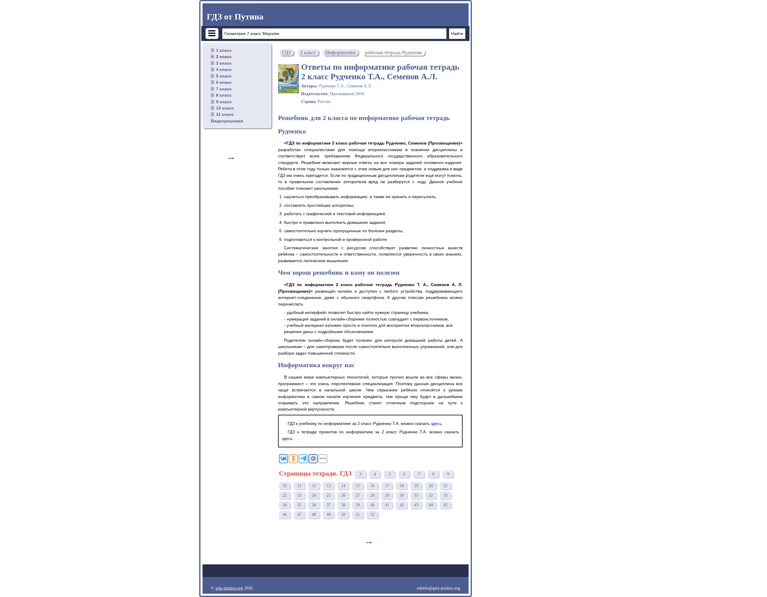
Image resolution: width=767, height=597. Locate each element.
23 (299, 495)
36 (314, 505)
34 (285, 505)
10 (285, 486)
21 (445, 486)
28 (372, 495)
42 (402, 505)
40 (372, 505)
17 (387, 486)
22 (285, 495)
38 (343, 505)
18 (402, 486)
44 (431, 505)
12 (314, 486)
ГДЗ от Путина (235, 16)
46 (285, 514)
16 (372, 486)
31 (416, 495)
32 (431, 495)
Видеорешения (227, 121)
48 (314, 514)
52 (372, 514)
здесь (436, 423)
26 (343, 495)
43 (416, 505)
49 (329, 514)
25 (329, 495)
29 (387, 495)
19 (416, 486)
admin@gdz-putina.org (438, 587)
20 (431, 486)
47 (299, 514)
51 (358, 514)
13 (329, 486)
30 (402, 495)
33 (445, 495)
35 (299, 505)
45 (445, 505)
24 (314, 495)
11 (299, 486)
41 (387, 505)
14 (343, 486)
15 (358, 486)
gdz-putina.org (229, 587)
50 (343, 514)
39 (358, 505)
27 (358, 495)
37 (329, 505)
